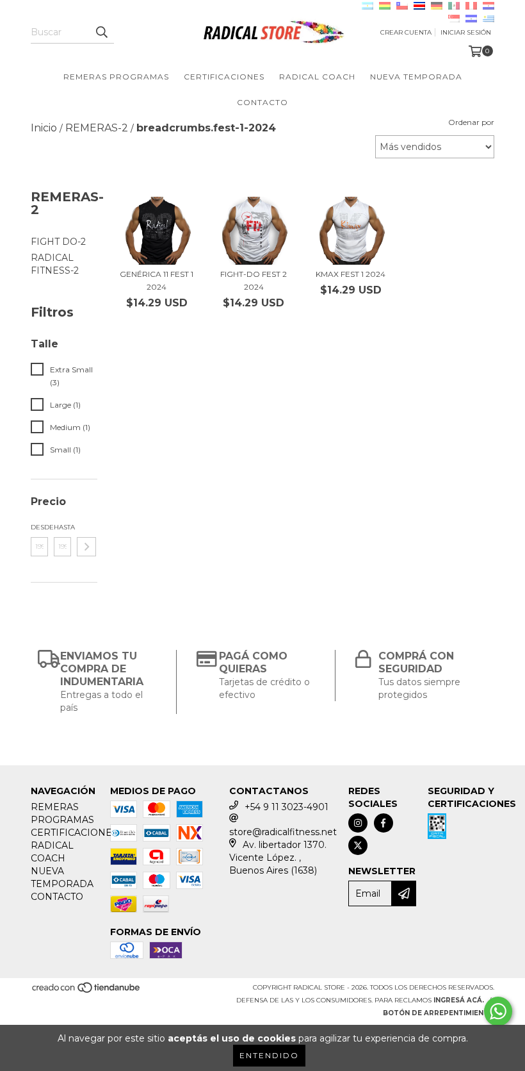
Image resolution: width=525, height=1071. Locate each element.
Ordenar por (471, 122)
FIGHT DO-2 (58, 241)
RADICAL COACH (317, 76)
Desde (39, 527)
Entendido (269, 1055)
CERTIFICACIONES (224, 76)
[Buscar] (101, 32)
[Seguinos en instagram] (358, 823)
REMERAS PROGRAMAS (116, 76)
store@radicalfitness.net (283, 832)
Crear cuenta (406, 32)
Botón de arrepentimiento (438, 1013)
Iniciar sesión (465, 32)
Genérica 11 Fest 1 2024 (156, 280)
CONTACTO (262, 102)
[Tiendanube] (87, 992)
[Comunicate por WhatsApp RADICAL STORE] (498, 1011)
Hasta (62, 527)
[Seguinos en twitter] (358, 845)
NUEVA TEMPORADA (416, 76)
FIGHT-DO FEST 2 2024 (253, 280)
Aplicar (86, 546)
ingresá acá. (458, 1000)
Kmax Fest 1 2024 (350, 274)
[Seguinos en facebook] (383, 823)
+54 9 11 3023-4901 (286, 807)
